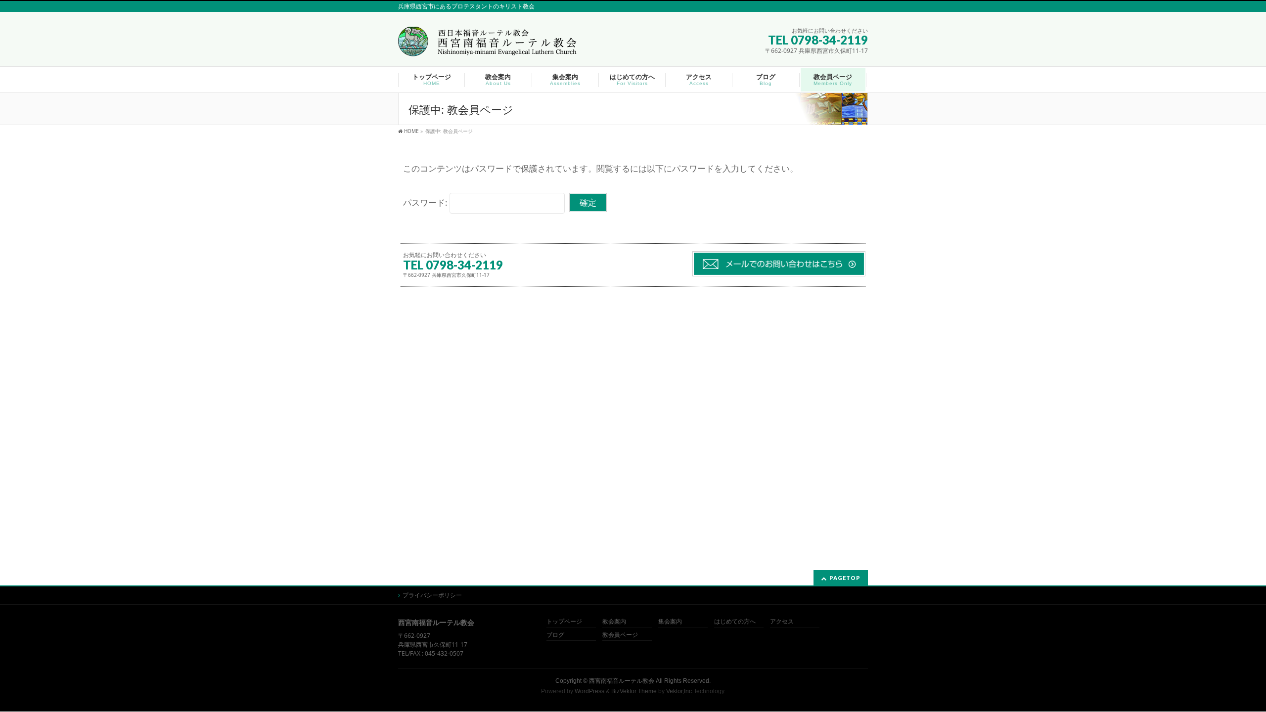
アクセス (782, 621)
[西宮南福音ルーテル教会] (488, 45)
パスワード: (426, 202)
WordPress (589, 691)
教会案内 (614, 621)
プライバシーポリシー (432, 595)
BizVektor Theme (634, 691)
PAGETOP (844, 578)
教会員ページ (620, 635)
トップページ (564, 621)
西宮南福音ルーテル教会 (621, 680)
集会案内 (670, 621)
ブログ (555, 635)
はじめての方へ (735, 621)
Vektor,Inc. (679, 691)
